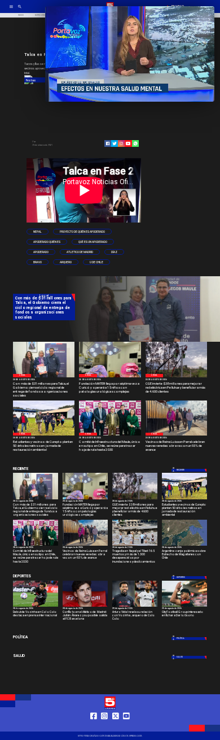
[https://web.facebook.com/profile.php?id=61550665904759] (93, 726)
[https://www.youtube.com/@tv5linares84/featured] (128, 143)
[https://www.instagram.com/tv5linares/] (121, 143)
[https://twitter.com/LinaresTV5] (115, 726)
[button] (38, 231)
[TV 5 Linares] (19, 10)
